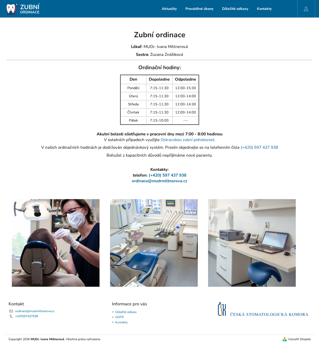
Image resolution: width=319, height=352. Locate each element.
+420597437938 (26, 316)
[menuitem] (169, 9)
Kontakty (121, 322)
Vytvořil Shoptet (299, 339)
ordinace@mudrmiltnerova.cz (159, 181)
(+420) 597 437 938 (259, 147)
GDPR (119, 317)
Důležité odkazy (126, 312)
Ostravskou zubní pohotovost (187, 140)
